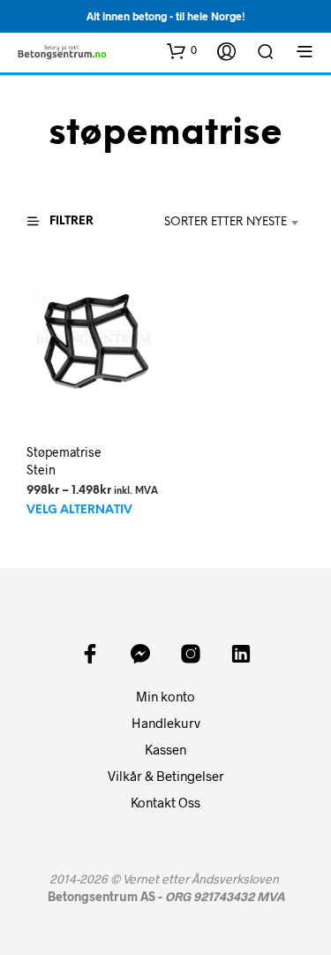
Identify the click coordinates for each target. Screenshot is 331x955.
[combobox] (222, 222)
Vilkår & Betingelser (166, 776)
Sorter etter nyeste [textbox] (225, 222)
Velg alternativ (79, 511)
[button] (182, 50)
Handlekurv (166, 723)
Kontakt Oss (165, 802)
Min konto (165, 696)
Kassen (165, 749)
